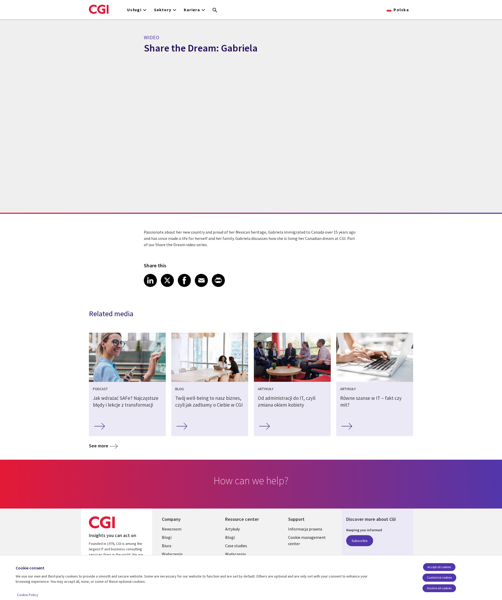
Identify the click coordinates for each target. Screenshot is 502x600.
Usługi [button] (134, 9)
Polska (401, 9)
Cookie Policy (27, 594)
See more (98, 446)
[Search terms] (214, 10)
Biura (166, 545)
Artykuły (232, 529)
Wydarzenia (172, 554)
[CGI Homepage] (99, 9)
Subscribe (360, 540)
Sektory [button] (162, 9)
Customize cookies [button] (439, 577)
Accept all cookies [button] (439, 567)
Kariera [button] (192, 9)
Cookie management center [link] (307, 540)
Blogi (167, 537)
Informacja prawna (305, 529)
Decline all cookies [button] (439, 588)
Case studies (236, 545)
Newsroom (171, 529)
